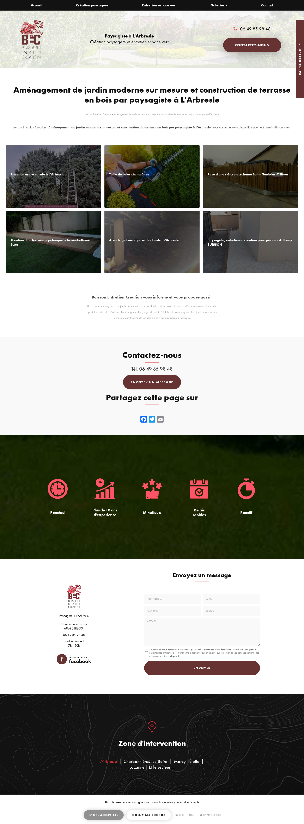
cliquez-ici (175, 656)
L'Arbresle (108, 761)
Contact (267, 5)
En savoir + (53, 176)
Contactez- (252, 45)
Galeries (218, 5)
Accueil (36, 5)
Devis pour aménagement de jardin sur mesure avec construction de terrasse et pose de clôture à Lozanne (146, 306)
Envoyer (202, 668)
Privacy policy (211, 815)
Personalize (186, 815)
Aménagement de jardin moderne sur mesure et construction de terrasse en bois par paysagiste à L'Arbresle (166, 114)
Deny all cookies (150, 815)
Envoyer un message (152, 382)
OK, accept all (105, 815)
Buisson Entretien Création (98, 114)
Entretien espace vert (159, 5)
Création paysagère (92, 5)
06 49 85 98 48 (255, 29)
